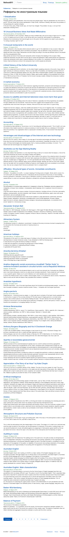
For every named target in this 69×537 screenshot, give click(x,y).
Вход (45, 2)
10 (37, 519)
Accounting (8, 122)
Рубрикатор (7, 8)
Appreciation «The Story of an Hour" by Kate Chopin (26, 363)
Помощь (51, 2)
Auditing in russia (11, 434)
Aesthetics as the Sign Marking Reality (20, 149)
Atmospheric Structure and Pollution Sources (23, 414)
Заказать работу (61, 2)
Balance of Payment (12, 501)
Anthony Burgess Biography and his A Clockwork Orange (28, 326)
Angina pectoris (10, 291)
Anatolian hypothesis (12, 281)
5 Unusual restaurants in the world (18, 45)
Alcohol (7, 182)
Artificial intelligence (12, 377)
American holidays (11, 234)
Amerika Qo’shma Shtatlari (15, 251)
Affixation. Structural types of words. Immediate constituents (30, 169)
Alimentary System (12, 219)
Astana (6, 397)
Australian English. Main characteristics (20, 467)
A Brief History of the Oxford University (20, 65)
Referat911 (16, 531)
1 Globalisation (10, 17)
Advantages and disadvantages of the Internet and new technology (32, 135)
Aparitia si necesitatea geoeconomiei (19, 340)
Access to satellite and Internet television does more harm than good (33, 97)
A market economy (12, 82)
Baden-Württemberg (12, 487)
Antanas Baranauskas (13, 306)
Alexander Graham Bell (13, 206)
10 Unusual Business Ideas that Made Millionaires (25, 32)
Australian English (11, 449)
